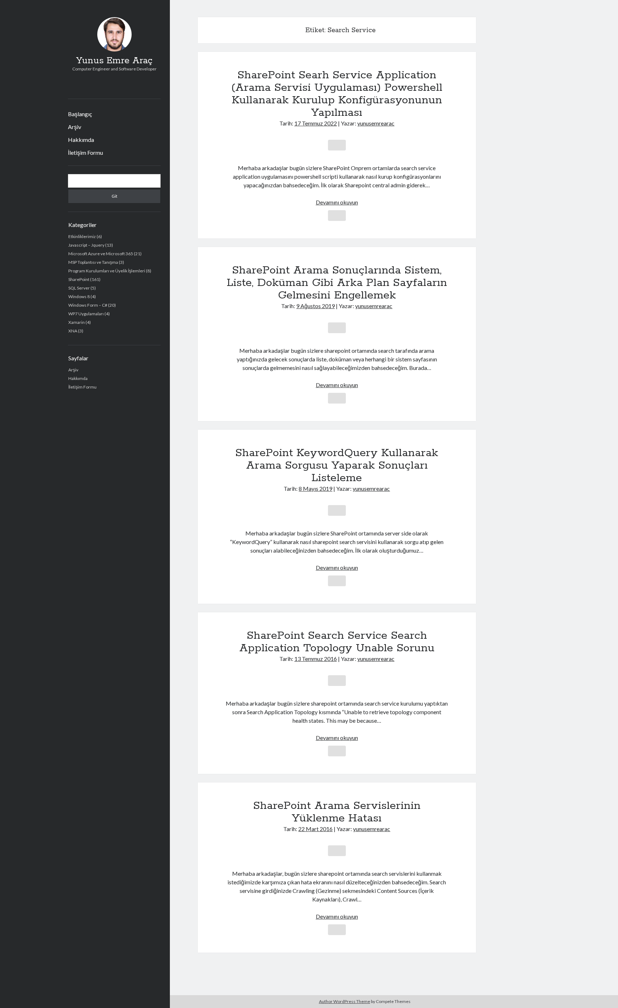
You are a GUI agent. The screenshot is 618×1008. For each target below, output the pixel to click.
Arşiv (74, 126)
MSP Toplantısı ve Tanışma (93, 262)
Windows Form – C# (87, 305)
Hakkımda (81, 139)
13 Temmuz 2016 (315, 658)
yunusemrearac (375, 123)
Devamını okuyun (337, 202)
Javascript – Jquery (86, 245)
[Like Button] (337, 145)
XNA (72, 330)
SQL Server (79, 288)
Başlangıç (80, 113)
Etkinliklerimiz (82, 236)
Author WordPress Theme (344, 1001)
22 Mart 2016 (315, 828)
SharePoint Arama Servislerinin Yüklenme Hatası (337, 812)
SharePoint (78, 279)
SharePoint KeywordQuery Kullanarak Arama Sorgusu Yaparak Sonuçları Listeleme (336, 465)
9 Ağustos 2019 (315, 305)
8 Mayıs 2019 (315, 488)
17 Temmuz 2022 (315, 123)
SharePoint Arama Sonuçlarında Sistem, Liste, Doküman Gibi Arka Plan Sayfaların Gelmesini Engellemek (337, 282)
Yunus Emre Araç (114, 60)
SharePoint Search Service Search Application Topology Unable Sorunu (337, 641)
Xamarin (76, 322)
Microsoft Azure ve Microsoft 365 (100, 253)
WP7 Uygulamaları (86, 313)
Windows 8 (79, 296)
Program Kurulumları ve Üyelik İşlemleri (106, 270)
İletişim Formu (85, 152)
